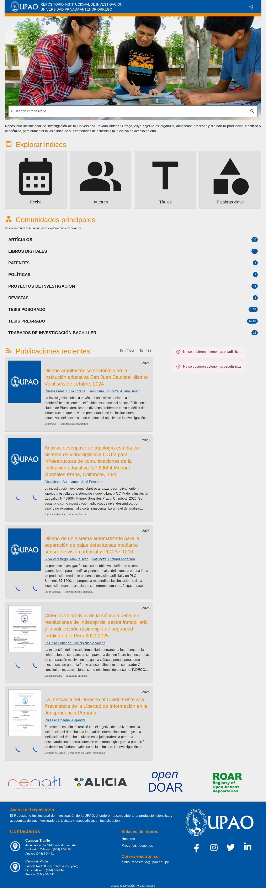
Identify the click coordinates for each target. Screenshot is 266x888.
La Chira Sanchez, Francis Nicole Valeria (74, 643)
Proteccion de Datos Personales (86, 752)
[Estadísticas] (251, 7)
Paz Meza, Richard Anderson (113, 559)
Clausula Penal (53, 675)
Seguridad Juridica (76, 675)
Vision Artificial (52, 591)
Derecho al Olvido (54, 752)
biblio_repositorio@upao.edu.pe (145, 862)
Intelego (150, 885)
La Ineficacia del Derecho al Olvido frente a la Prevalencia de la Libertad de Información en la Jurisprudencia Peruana (95, 706)
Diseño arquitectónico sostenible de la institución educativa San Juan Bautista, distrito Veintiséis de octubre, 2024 (96, 377)
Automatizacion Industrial (79, 591)
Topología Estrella (54, 514)
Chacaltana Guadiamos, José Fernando (73, 482)
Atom (130, 350)
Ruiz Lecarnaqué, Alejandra (65, 720)
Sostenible (50, 423)
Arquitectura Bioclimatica (74, 423)
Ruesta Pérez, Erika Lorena (64, 391)
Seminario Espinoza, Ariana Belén (114, 391)
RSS (148, 350)
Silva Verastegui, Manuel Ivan (66, 559)
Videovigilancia (77, 514)
